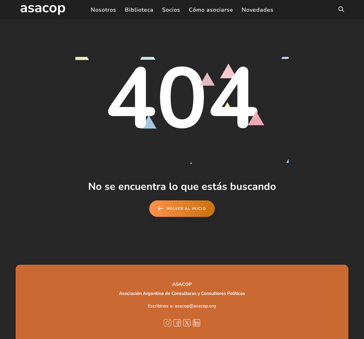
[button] (341, 9)
